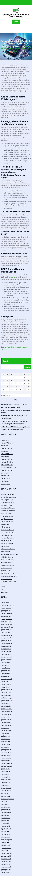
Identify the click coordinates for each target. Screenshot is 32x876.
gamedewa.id (5, 668)
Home (4, 46)
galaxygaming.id (6, 690)
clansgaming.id (6, 752)
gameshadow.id (6, 660)
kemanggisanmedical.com (9, 554)
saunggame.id (5, 676)
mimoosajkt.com (6, 535)
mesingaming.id (6, 867)
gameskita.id (5, 602)
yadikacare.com (6, 568)
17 (3, 386)
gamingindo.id (6, 861)
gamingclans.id (6, 750)
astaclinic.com (6, 571)
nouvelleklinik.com (7, 560)
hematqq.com (5, 478)
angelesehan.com (7, 519)
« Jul (15, 400)
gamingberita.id (6, 684)
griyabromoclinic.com (8, 581)
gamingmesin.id (6, 853)
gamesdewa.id (6, 638)
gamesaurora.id (6, 692)
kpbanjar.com (5, 551)
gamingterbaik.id (6, 619)
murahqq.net (5, 457)
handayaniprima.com (8, 508)
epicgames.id (5, 793)
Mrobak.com (5, 524)
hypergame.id (5, 837)
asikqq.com (5, 440)
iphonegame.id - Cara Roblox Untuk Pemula (16, 15)
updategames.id (6, 711)
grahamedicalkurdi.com (9, 576)
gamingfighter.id (6, 766)
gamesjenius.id (6, 641)
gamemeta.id (5, 810)
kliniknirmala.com (7, 557)
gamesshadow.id (6, 630)
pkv (2, 589)
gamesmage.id (6, 774)
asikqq (3, 586)
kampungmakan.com (8, 511)
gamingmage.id (6, 755)
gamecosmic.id (6, 717)
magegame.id (5, 834)
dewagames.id (6, 646)
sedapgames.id (6, 651)
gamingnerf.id (5, 744)
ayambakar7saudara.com (9, 497)
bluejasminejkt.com (7, 521)
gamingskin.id (5, 747)
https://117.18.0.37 (6, 470)
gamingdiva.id (5, 864)
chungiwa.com (6, 541)
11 (7, 383)
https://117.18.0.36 (7, 443)
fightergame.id (6, 829)
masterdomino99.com (8, 467)
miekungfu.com (6, 527)
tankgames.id (5, 796)
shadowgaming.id (7, 627)
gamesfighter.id (6, 771)
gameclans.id (5, 807)
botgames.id (5, 785)
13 (16, 383)
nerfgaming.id (5, 760)
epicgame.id (5, 831)
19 (11, 386)
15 (24, 383)
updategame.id (6, 733)
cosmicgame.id (6, 730)
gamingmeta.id (6, 758)
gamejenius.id (5, 671)
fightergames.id (6, 788)
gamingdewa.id (6, 611)
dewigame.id (5, 673)
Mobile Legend (14, 46)
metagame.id (5, 826)
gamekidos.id (5, 850)
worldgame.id (5, 739)
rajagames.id (5, 662)
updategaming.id (6, 698)
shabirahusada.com (7, 565)
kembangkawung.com (8, 538)
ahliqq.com (4, 446)
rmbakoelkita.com (7, 516)
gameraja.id (5, 665)
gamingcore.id (6, 859)
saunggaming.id (6, 624)
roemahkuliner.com (7, 502)
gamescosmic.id (6, 700)
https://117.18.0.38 (7, 465)
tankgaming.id (5, 845)
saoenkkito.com (6, 505)
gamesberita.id (6, 703)
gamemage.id (5, 818)
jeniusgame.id (5, 741)
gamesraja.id (5, 632)
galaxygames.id (6, 709)
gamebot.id (5, 815)
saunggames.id (6, 649)
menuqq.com (5, 484)
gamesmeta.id (5, 769)
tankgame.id (5, 842)
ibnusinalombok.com (8, 573)
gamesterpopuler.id (7, 605)
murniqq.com (5, 481)
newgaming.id (5, 687)
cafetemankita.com (7, 530)
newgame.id (5, 728)
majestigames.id (6, 654)
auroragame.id (6, 725)
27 (16, 389)
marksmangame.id (7, 840)
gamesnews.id (6, 706)
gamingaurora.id (6, 681)
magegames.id (6, 790)
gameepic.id (5, 820)
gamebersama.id (6, 657)
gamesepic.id (5, 777)
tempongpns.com (7, 500)
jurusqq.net (4, 451)
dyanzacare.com (6, 579)
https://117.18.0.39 (7, 448)
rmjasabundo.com (7, 532)
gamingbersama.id (7, 613)
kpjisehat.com (5, 546)
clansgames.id (6, 780)
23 (29, 386)
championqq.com (7, 473)
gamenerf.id (5, 804)
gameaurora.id (6, 714)
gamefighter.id (6, 812)
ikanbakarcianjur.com (8, 543)
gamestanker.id (6, 848)
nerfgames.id (5, 782)
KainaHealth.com (6, 562)
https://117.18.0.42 (7, 454)
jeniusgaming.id (6, 621)
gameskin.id (5, 801)
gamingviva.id (5, 872)
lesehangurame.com (7, 494)
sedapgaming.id (6, 635)
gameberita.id (5, 722)
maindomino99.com (7, 462)
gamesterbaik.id (6, 643)
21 (20, 386)
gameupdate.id (6, 720)
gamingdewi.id (6, 608)
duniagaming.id (6, 616)
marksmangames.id (7, 799)
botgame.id (5, 823)
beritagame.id (5, 736)
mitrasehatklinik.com (8, 549)
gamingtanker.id (6, 763)
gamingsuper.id (6, 870)
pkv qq (13, 277)
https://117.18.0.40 (7, 476)
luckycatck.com (6, 513)
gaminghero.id (6, 856)
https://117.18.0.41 (6, 459)
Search (5, 361)
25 (7, 389)
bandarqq (4, 592)
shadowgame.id (6, 679)
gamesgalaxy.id (6, 695)
